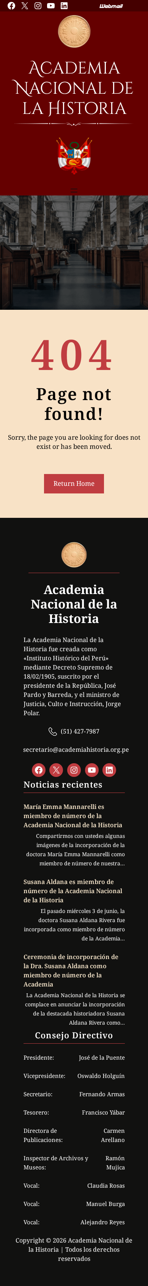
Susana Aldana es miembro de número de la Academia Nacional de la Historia (73, 891)
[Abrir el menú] (74, 190)
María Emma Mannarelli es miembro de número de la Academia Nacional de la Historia (73, 815)
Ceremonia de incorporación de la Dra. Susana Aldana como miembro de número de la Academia (71, 970)
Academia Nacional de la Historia (74, 88)
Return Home (74, 483)
